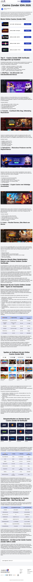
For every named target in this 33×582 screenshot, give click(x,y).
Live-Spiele (12, 357)
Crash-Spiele (20, 357)
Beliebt (4, 357)
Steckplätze (28, 357)
